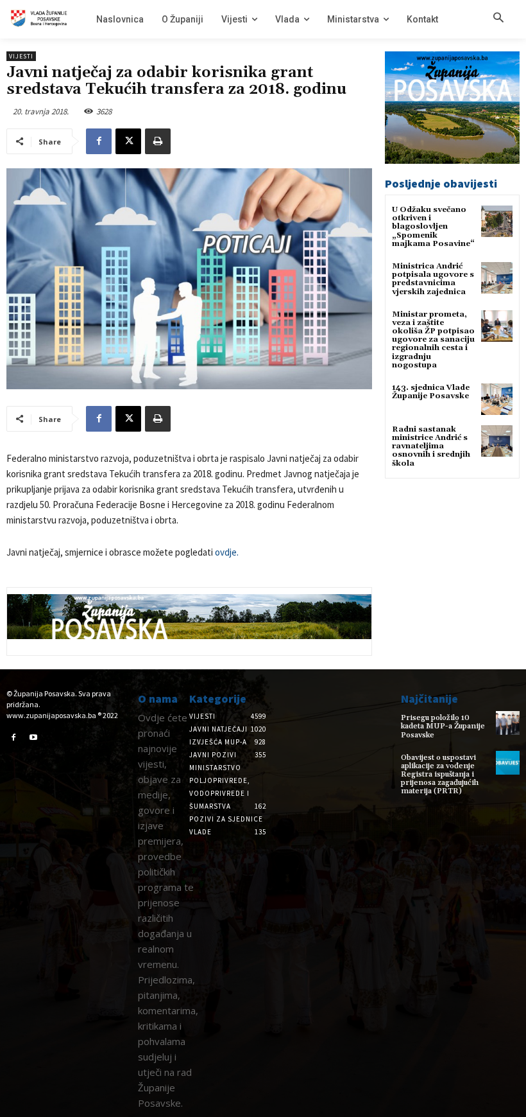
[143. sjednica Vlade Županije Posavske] (497, 399)
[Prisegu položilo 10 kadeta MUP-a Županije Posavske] (508, 723)
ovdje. (227, 552)
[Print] (158, 141)
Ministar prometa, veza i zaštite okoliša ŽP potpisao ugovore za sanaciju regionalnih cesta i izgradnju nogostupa (433, 340)
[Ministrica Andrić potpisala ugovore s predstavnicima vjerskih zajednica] (497, 278)
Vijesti (21, 56)
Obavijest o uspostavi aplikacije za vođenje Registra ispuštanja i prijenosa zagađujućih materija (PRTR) (440, 774)
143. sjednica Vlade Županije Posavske (431, 392)
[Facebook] (99, 141)
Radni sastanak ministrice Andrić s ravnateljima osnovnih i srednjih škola (431, 446)
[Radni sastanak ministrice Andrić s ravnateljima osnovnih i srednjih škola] (497, 441)
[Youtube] (34, 738)
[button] (498, 18)
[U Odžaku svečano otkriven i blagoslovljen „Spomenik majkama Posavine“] (497, 221)
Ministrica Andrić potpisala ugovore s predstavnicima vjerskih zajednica (433, 279)
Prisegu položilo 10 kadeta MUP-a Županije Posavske (443, 726)
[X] (128, 141)
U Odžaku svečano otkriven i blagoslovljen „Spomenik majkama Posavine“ (433, 227)
